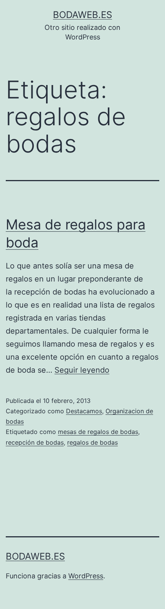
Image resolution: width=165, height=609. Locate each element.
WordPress (85, 576)
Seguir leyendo (81, 370)
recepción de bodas (35, 442)
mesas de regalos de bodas (98, 431)
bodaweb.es (82, 14)
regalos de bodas (92, 442)
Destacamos (84, 411)
